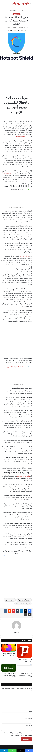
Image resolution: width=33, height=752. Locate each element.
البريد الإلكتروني (28, 718)
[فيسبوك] (29, 611)
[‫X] (25, 611)
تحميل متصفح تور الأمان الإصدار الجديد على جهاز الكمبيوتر (10, 675)
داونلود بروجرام (9, 600)
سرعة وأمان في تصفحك (22, 603)
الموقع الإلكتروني (28, 725)
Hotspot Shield (24, 256)
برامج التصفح (13, 10)
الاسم (30, 711)
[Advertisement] (16, 78)
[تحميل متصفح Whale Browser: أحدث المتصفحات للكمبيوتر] (24, 668)
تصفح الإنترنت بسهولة (23, 600)
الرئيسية (19, 10)
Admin (21, 30)
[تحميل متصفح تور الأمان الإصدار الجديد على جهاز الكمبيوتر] (8, 668)
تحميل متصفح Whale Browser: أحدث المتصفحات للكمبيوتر (25, 675)
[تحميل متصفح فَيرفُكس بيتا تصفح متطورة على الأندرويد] (8, 648)
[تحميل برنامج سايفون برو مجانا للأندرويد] (24, 651)
